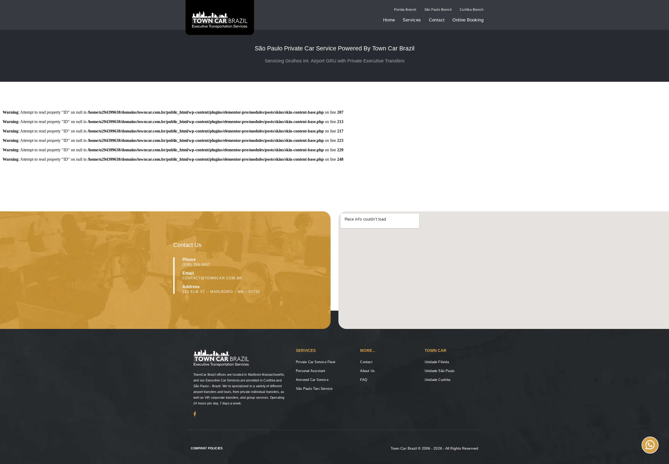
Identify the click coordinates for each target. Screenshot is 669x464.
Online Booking (467, 20)
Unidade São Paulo (439, 371)
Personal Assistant (310, 371)
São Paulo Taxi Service (314, 389)
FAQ (363, 380)
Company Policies (207, 448)
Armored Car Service (312, 380)
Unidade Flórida (437, 362)
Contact (437, 20)
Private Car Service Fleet (315, 362)
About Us (367, 371)
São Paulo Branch (438, 9)
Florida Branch (405, 9)
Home (389, 20)
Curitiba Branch (471, 9)
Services (412, 20)
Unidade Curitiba (437, 380)
